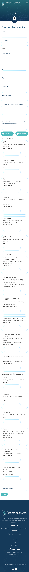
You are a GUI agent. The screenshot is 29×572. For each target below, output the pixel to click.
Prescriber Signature (8, 488)
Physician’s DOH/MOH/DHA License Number (12, 104)
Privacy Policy (14, 546)
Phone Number (5, 87)
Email (3, 113)
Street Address (6, 53)
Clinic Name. (5, 40)
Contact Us (14, 544)
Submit (4, 494)
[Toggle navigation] (27, 3)
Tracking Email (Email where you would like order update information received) (14, 123)
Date (3, 32)
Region (3, 78)
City (3, 69)
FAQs (14, 542)
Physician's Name (6, 95)
